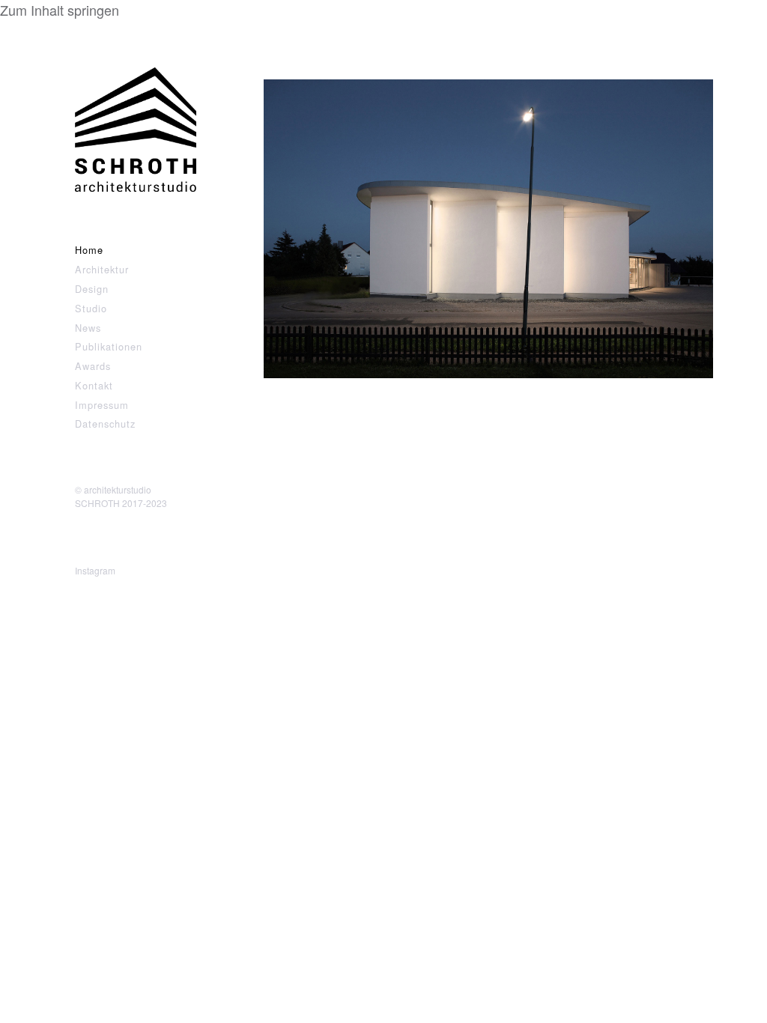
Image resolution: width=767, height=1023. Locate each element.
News (88, 328)
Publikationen (108, 346)
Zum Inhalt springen (59, 9)
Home (89, 250)
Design (92, 289)
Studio (91, 308)
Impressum (102, 405)
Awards (93, 366)
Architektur (102, 269)
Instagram (95, 570)
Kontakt (94, 385)
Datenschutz (105, 423)
